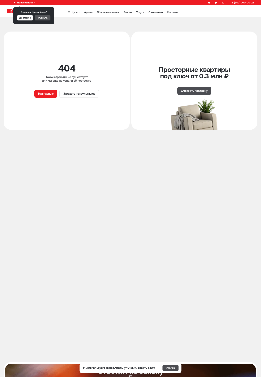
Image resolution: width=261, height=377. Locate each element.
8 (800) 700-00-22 (243, 2)
